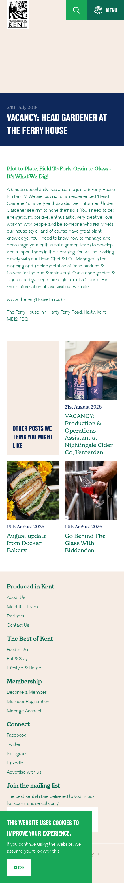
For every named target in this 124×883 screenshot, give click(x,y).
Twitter (13, 744)
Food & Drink (19, 649)
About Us (16, 597)
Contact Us (18, 625)
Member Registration (28, 701)
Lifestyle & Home (24, 668)
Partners (15, 616)
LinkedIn (15, 763)
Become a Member (26, 692)
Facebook (16, 735)
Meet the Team (22, 606)
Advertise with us (24, 772)
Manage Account (24, 711)
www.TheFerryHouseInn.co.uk (36, 299)
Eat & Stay (17, 658)
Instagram (17, 753)
